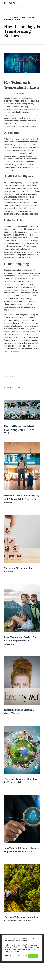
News (16, 17)
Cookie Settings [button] (21, 955)
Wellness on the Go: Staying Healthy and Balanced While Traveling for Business (21, 499)
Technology (20, 93)
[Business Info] (12, 5)
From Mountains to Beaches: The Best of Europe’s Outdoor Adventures (20, 640)
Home (8, 17)
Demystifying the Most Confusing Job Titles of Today (19, 429)
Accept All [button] (32, 956)
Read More (9, 955)
